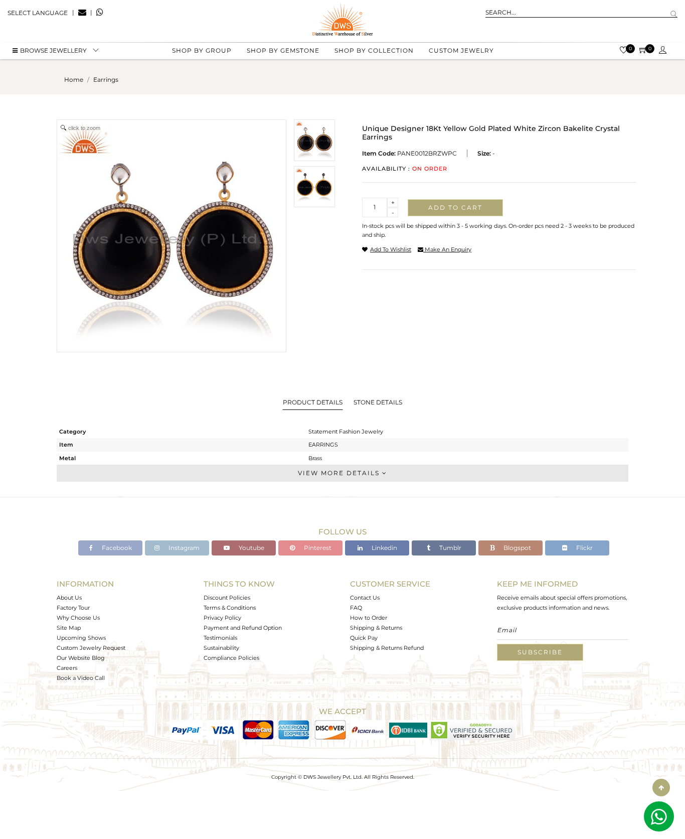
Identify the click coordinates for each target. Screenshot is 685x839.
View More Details (340, 473)
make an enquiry (447, 249)
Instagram (183, 547)
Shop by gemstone (283, 50)
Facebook (116, 547)
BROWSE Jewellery (53, 50)
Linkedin (383, 547)
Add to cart (455, 207)
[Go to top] (661, 787)
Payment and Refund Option (243, 627)
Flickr (584, 547)
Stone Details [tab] (378, 402)
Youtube (250, 547)
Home (73, 79)
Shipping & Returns (376, 627)
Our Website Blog (81, 657)
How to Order (368, 617)
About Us (69, 597)
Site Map (69, 627)
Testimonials (220, 637)
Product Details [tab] (312, 402)
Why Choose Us (78, 617)
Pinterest (316, 547)
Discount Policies (227, 597)
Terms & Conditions (230, 607)
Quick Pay (364, 637)
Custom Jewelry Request (91, 647)
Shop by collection (374, 50)
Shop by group (202, 50)
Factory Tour (73, 607)
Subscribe (540, 652)
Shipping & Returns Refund (387, 647)
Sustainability (221, 647)
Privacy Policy (222, 617)
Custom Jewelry (461, 50)
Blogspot (516, 547)
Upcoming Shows (81, 637)
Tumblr (449, 547)
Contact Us (365, 597)
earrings (105, 79)
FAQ (356, 607)
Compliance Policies (231, 657)
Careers (67, 667)
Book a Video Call (81, 677)
